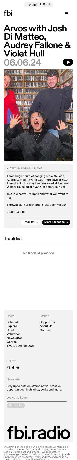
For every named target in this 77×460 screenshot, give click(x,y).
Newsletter (14, 338)
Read (10, 330)
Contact (45, 330)
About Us (46, 326)
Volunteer (13, 334)
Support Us (47, 322)
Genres (12, 342)
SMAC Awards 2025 (20, 346)
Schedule (13, 322)
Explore (12, 326)
